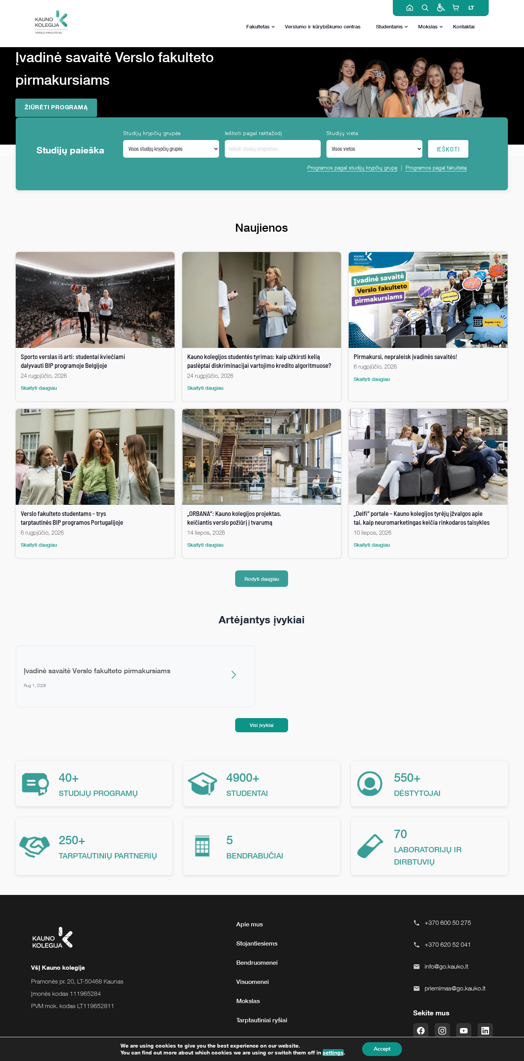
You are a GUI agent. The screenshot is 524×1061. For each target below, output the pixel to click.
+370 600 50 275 (448, 922)
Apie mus (249, 924)
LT (471, 7)
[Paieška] (425, 7)
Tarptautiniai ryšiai (261, 1020)
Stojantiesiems (256, 943)
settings (333, 1052)
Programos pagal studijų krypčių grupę (352, 167)
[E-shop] (455, 7)
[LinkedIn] (485, 1030)
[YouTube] (463, 1030)
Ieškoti (448, 149)
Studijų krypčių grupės (152, 133)
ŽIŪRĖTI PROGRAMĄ (56, 107)
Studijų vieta (342, 133)
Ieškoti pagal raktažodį (253, 133)
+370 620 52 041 (448, 944)
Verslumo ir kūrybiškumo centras (323, 26)
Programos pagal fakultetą (435, 167)
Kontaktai (464, 26)
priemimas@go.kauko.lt (455, 988)
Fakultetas (258, 26)
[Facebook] (420, 1030)
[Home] (409, 7)
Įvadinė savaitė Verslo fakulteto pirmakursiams (97, 670)
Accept (382, 1049)
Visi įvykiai (262, 725)
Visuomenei (252, 981)
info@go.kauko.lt (446, 966)
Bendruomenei (257, 962)
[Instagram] (442, 1030)
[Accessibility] (440, 7)
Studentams (389, 26)
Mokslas (428, 26)
